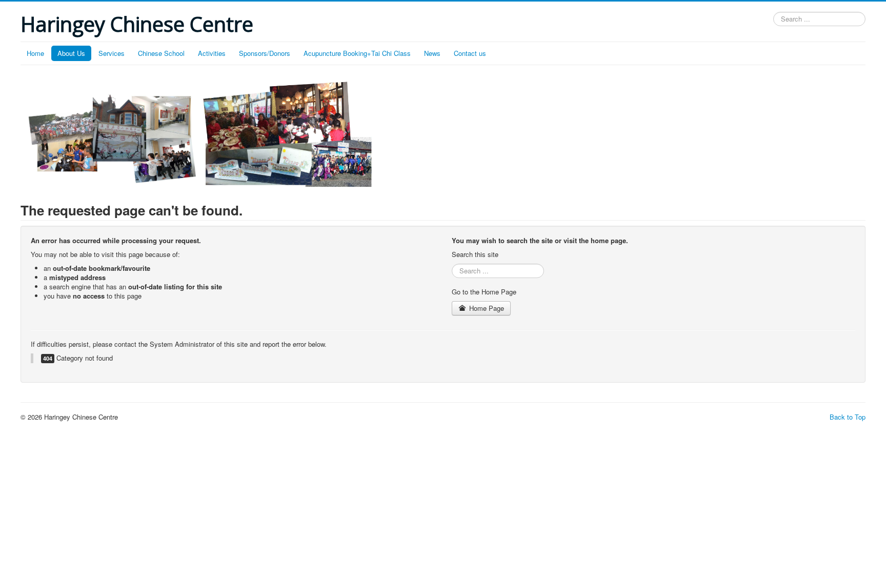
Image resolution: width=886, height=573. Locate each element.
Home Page (485, 308)
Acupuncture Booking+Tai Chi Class (357, 53)
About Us (71, 53)
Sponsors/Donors (264, 53)
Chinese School (161, 53)
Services (111, 53)
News (432, 53)
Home (35, 53)
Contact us (470, 53)
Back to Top (847, 417)
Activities (212, 53)
